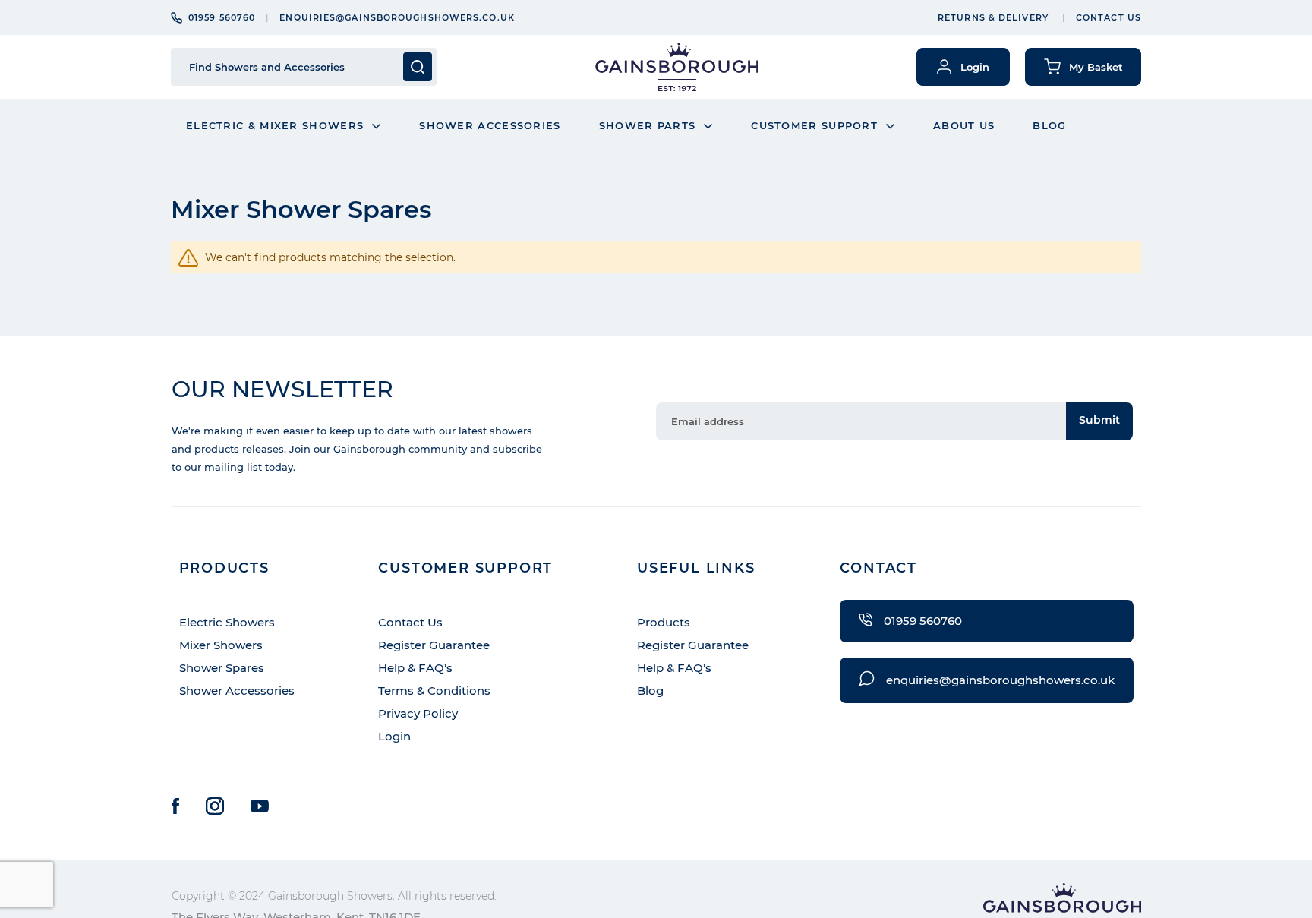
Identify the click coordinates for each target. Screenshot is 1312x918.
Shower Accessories (237, 690)
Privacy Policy (418, 713)
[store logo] (676, 67)
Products (663, 622)
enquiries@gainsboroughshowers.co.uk (397, 17)
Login (394, 736)
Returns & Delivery (993, 17)
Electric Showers (227, 622)
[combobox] (291, 66)
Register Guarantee (434, 645)
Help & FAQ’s (415, 668)
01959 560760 (221, 17)
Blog (650, 690)
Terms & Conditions (434, 690)
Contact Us (1108, 17)
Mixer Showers (221, 645)
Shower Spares (221, 668)
